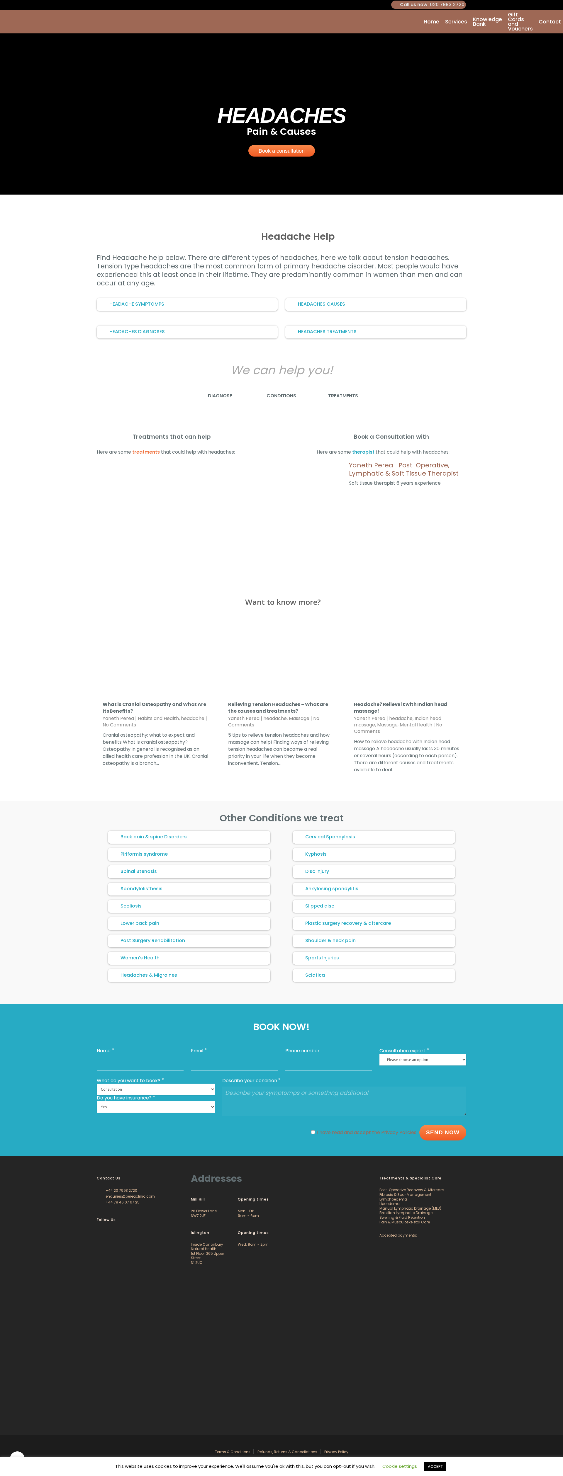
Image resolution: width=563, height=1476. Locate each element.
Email (197, 1050)
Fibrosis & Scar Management (405, 1194)
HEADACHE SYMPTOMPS (136, 304)
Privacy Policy (336, 1451)
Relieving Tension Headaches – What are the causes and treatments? (278, 707)
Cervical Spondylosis (330, 836)
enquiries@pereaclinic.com (130, 1196)
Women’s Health (140, 957)
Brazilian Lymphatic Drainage (406, 1212)
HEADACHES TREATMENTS (327, 331)
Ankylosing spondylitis (331, 888)
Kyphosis (316, 854)
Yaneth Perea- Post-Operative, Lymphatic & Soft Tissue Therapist (404, 469)
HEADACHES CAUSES (321, 304)
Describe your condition (249, 1080)
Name (104, 1050)
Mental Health (416, 724)
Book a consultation (282, 151)
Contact (550, 21)
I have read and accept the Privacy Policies (366, 1132)
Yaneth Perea (118, 718)
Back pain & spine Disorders (154, 836)
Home (431, 21)
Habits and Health (158, 718)
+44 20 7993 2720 (121, 1190)
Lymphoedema (393, 1199)
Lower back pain (140, 923)
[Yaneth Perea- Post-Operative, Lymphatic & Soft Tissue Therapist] (331, 476)
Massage (299, 718)
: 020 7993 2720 (432, 4)
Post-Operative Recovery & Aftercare (411, 1189)
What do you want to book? (128, 1080)
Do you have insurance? (124, 1097)
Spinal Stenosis (139, 871)
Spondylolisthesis (141, 888)
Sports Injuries (322, 957)
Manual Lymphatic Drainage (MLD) (410, 1208)
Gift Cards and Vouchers (520, 21)
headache (192, 718)
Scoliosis (131, 906)
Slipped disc (319, 906)
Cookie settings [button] (399, 1466)
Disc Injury (317, 871)
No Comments (119, 724)
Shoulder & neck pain (330, 940)
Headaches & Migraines (149, 975)
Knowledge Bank (487, 21)
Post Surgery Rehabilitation (153, 940)
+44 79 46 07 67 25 (122, 1202)
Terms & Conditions (232, 1451)
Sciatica (315, 975)
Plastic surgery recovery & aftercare (348, 923)
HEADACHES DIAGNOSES (137, 331)
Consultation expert (402, 1050)
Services (456, 21)
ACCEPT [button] (435, 1466)
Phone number (302, 1050)
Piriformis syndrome (144, 854)
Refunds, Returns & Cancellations (287, 1451)
